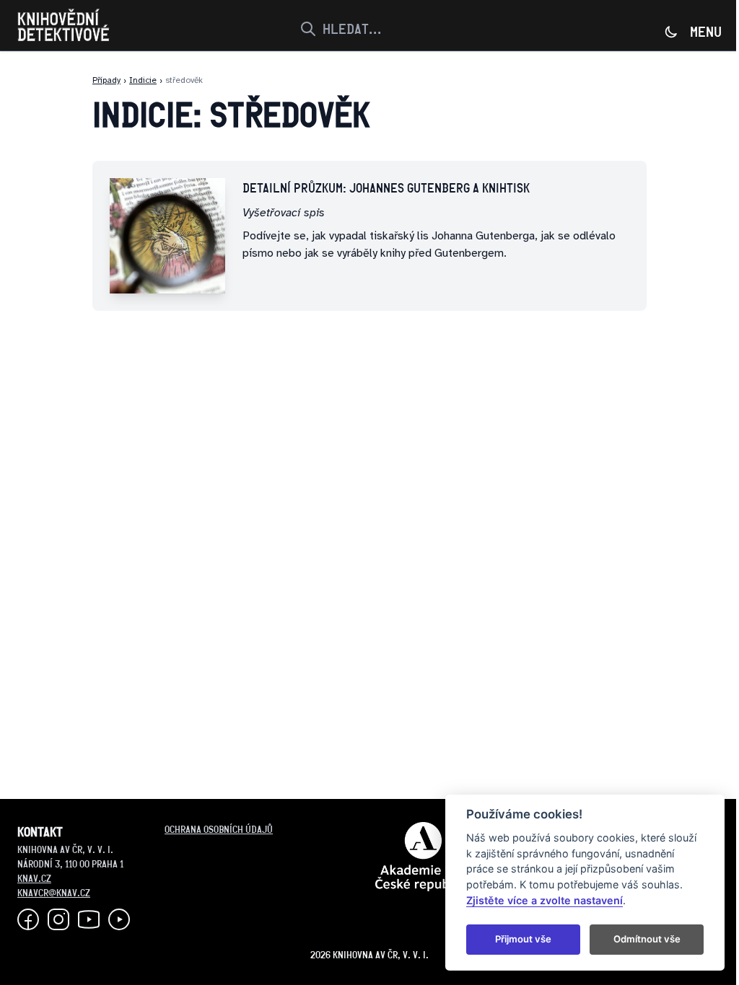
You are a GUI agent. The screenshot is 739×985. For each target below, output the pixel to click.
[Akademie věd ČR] (423, 856)
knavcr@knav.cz (53, 893)
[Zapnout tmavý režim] (671, 32)
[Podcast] (119, 919)
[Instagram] (58, 919)
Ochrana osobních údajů (219, 829)
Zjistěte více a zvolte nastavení (544, 900)
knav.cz (34, 878)
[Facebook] (28, 919)
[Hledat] (307, 28)
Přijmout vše (523, 939)
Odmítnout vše (647, 939)
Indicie (143, 80)
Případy (106, 80)
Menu (706, 32)
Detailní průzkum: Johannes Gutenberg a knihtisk (386, 188)
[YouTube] (89, 919)
